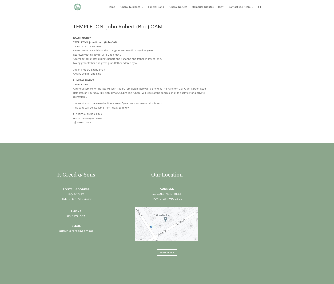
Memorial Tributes (203, 7)
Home (111, 7)
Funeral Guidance (130, 7)
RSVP (221, 7)
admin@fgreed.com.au (76, 230)
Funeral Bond (156, 7)
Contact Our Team (239, 7)
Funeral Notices (178, 7)
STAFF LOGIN (167, 252)
